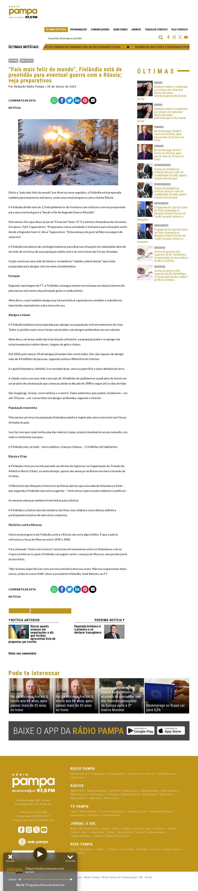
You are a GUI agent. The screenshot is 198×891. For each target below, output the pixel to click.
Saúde (110, 832)
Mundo (105, 828)
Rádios (100, 849)
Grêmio (74, 832)
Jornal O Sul (127, 849)
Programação (78, 29)
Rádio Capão (149, 794)
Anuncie (136, 29)
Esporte (172, 828)
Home (13, 60)
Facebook (168, 37)
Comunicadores (100, 29)
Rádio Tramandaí (131, 794)
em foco (26, 60)
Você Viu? (140, 832)
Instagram (174, 37)
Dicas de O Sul (124, 832)
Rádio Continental (96, 790)
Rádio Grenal (77, 790)
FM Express (112, 794)
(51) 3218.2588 (38, 811)
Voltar (20, 610)
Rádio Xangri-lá (78, 798)
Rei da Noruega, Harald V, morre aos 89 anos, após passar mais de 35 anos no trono (169, 135)
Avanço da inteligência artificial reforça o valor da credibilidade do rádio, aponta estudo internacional (170, 174)
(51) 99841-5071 (41, 815)
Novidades (142, 849)
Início (73, 811)
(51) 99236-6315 (45, 820)
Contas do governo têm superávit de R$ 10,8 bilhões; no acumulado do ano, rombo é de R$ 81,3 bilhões (171, 256)
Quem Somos (120, 29)
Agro (148, 828)
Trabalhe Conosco (156, 29)
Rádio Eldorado (169, 790)
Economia (138, 828)
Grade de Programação (111, 811)
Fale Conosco (179, 29)
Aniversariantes (156, 832)
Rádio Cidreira (111, 798)
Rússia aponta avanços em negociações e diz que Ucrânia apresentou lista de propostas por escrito (32, 634)
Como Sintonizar (110, 815)
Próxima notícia (108, 620)
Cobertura (93, 815)
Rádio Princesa (78, 794)
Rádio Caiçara (130, 790)
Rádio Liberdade (149, 790)
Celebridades (97, 832)
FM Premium (96, 794)
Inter (84, 832)
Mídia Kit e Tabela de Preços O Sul (112, 835)
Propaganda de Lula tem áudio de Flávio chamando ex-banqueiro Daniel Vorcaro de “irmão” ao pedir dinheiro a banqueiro (162, 213)
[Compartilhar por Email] (92, 100)
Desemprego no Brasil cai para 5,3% (165, 707)
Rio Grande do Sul (88, 828)
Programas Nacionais (160, 811)
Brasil (73, 828)
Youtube (186, 37)
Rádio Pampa (23, 12)
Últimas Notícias (56, 29)
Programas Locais (136, 811)
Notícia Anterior (25, 620)
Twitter (180, 37)
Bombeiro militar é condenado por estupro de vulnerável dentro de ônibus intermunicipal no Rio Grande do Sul (162, 93)
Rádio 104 (114, 790)
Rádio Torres (165, 794)
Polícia (126, 828)
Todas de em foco (51, 610)
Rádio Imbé (95, 798)
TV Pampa (112, 849)
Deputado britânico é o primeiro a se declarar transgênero (87, 629)
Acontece (159, 828)
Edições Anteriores (80, 835)
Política (116, 828)
